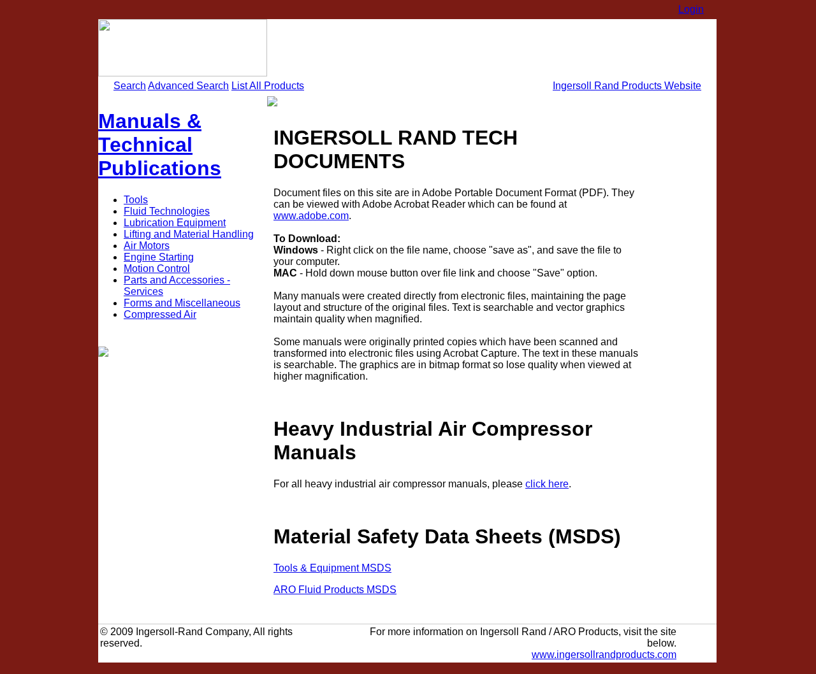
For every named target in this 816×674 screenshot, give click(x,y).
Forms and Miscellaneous (182, 303)
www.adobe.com (311, 215)
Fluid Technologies (167, 211)
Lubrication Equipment (175, 222)
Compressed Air (160, 314)
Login (691, 9)
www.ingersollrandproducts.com (604, 654)
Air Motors (147, 245)
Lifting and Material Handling (189, 234)
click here (547, 483)
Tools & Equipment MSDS (332, 568)
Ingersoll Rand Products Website (627, 85)
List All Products (267, 85)
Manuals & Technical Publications (159, 145)
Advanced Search (188, 85)
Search (129, 85)
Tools (136, 199)
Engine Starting (159, 257)
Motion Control (157, 268)
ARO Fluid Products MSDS (335, 589)
